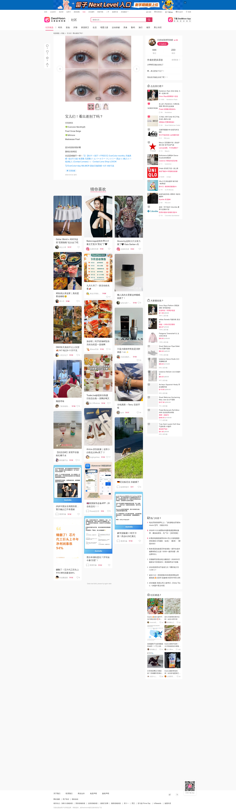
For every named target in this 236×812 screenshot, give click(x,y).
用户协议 (66, 799)
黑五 (133, 803)
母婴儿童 (104, 27)
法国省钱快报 (92, 803)
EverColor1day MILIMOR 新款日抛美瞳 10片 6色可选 (91, 165)
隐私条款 (75, 799)
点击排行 (53, 12)
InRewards (157, 803)
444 (154, 49)
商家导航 (100, 12)
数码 (133, 27)
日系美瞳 (72, 170)
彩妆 (68, 27)
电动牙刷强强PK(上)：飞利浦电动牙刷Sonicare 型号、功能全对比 (164, 523)
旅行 (141, 27)
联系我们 (159, 12)
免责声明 (93, 793)
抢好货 (61, 12)
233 (173, 49)
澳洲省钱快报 (116, 803)
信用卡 (68, 12)
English (180, 12)
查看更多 (175, 59)
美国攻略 (77, 12)
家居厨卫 (85, 27)
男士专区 (158, 27)
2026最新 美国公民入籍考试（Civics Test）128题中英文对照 (164, 584)
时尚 (60, 27)
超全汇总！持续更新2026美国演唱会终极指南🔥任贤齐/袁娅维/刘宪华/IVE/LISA (164, 576)
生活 (95, 27)
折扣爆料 (91, 12)
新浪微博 (169, 794)
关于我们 (56, 793)
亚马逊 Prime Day (144, 803)
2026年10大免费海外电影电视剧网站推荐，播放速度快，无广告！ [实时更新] (164, 531)
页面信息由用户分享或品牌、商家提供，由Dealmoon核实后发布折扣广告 (77, 807)
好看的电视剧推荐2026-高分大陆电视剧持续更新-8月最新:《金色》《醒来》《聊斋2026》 (164, 541)
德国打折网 (104, 803)
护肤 (75, 27)
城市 (148, 27)
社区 (84, 12)
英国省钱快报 (80, 803)
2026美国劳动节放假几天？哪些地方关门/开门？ (164, 568)
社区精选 (49, 27)
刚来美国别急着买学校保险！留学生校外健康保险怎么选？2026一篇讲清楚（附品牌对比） (164, 551)
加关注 (163, 44)
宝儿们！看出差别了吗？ (75, 33)
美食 (125, 27)
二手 (107, 12)
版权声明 (105, 793)
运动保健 (116, 27)
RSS (177, 794)
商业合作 (81, 793)
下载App (170, 12)
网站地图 (56, 799)
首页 (45, 12)
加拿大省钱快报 (67, 803)
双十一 (126, 803)
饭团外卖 (115, 12)
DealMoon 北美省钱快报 (54, 19)
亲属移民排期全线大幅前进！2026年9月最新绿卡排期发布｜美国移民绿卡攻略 (164, 560)
